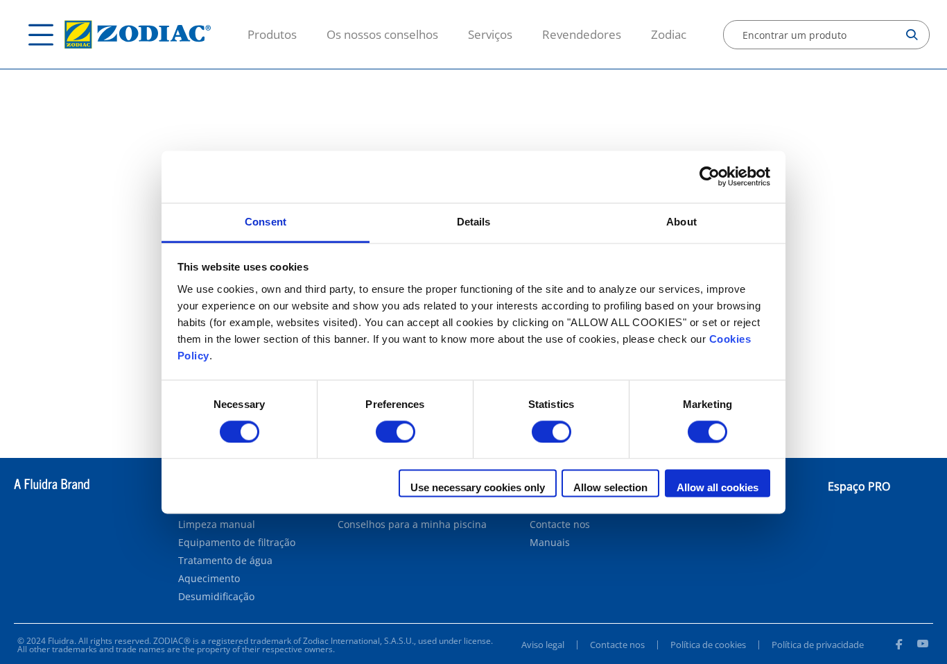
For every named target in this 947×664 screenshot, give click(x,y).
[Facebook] (898, 646)
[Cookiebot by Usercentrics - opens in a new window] (709, 176)
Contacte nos (560, 524)
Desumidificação (216, 596)
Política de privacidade (818, 644)
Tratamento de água (225, 560)
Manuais (550, 542)
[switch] (395, 431)
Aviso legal (542, 644)
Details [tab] (474, 222)
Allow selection (610, 488)
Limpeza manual (216, 524)
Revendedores (581, 34)
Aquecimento (209, 578)
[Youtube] (923, 646)
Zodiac (668, 34)
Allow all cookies (717, 488)
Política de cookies (708, 644)
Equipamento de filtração (236, 542)
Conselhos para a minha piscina (412, 524)
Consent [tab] (265, 222)
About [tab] (681, 222)
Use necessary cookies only (477, 488)
